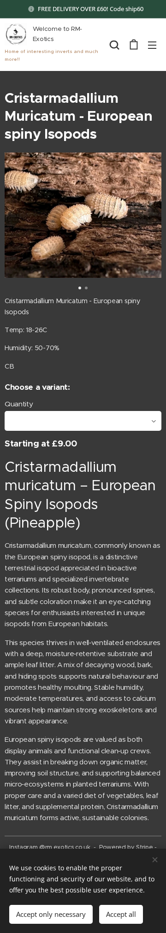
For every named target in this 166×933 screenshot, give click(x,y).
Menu (152, 44)
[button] (114, 44)
